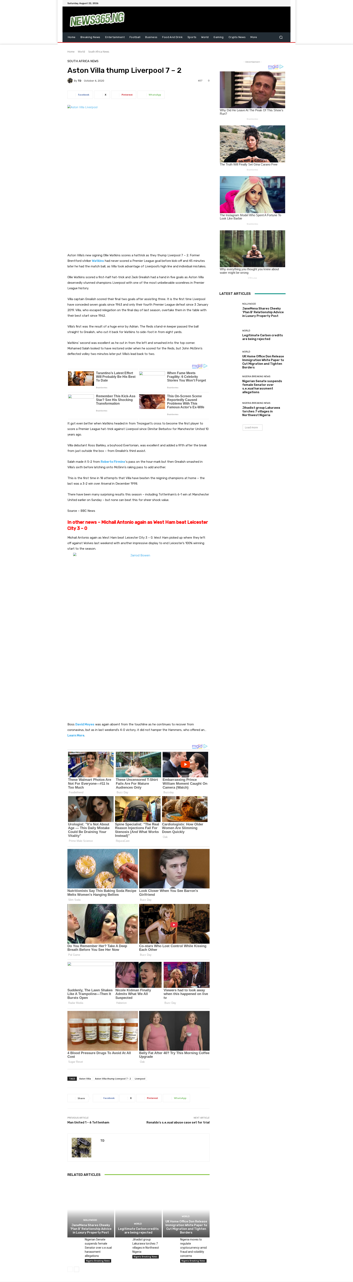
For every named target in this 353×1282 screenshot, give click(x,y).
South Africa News (98, 51)
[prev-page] (70, 1269)
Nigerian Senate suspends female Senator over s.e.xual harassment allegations (98, 1247)
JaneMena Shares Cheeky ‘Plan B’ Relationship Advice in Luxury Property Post (91, 1228)
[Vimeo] (278, 3)
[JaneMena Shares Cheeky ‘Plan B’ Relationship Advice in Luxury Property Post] (90, 1209)
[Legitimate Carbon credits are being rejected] (138, 1209)
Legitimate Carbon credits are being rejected (138, 1230)
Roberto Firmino (113, 462)
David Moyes (84, 724)
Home (71, 51)
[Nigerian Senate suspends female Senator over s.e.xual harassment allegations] (74, 1242)
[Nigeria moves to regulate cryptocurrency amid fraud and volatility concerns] (170, 1242)
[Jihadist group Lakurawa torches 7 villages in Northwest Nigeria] (122, 1242)
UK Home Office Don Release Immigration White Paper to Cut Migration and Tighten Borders (186, 1227)
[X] (273, 3)
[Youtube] (283, 3)
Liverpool (140, 1078)
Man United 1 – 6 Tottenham (88, 1122)
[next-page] (76, 1269)
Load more (251, 427)
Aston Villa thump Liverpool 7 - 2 (113, 1078)
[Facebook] (263, 3)
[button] (281, 37)
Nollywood (90, 1220)
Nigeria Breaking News (98, 1260)
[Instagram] (268, 3)
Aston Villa (85, 1078)
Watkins (98, 261)
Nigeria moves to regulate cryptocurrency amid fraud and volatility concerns (193, 1247)
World (81, 51)
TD (79, 80)
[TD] (70, 80)
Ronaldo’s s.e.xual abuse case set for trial (178, 1122)
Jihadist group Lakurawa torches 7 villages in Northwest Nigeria (261, 411)
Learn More (75, 735)
